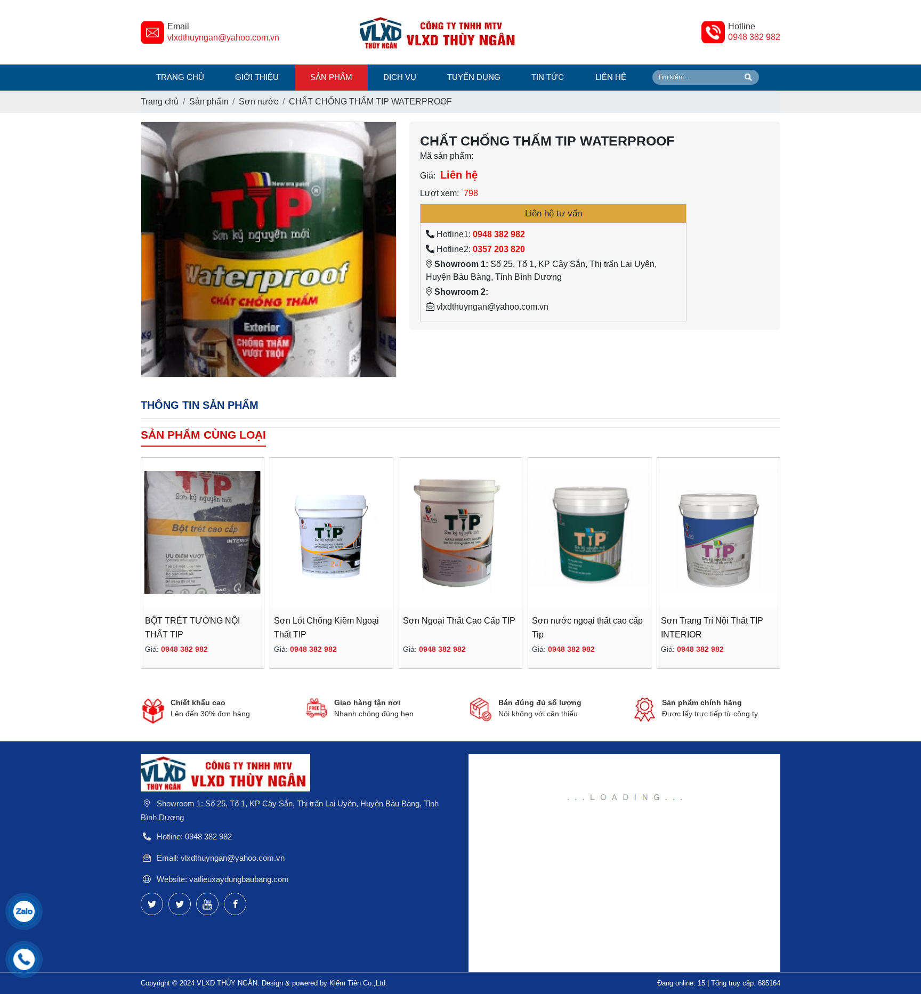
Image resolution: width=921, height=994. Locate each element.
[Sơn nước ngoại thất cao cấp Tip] (589, 533)
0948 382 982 (754, 37)
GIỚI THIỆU (257, 77)
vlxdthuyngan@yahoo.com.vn (223, 37)
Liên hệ (610, 77)
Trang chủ (180, 77)
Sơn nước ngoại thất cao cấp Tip (587, 627)
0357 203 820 (499, 249)
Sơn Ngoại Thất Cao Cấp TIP (459, 620)
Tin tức (547, 77)
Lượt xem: (439, 193)
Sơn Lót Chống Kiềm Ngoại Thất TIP (326, 627)
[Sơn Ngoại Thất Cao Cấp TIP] (460, 533)
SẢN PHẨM (331, 77)
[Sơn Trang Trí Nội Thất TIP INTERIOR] (718, 533)
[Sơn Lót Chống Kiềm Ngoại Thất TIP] (331, 533)
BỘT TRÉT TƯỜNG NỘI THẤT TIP (192, 627)
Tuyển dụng (473, 77)
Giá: (427, 175)
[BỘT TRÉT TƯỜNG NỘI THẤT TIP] (202, 533)
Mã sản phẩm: (446, 155)
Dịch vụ (399, 77)
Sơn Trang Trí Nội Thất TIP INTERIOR (712, 627)
